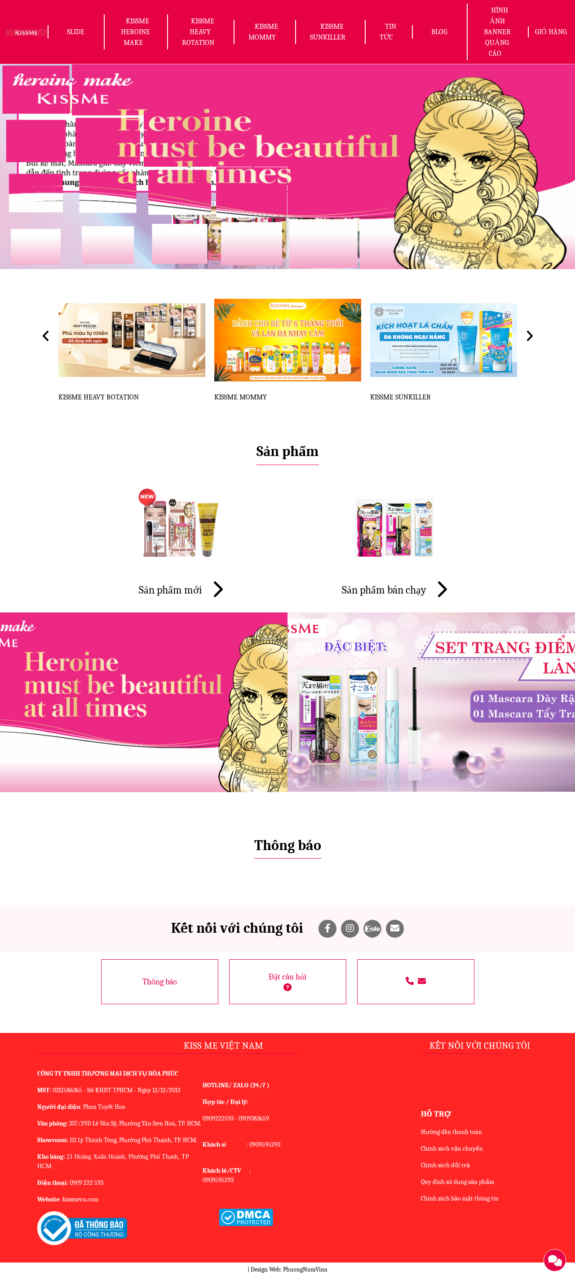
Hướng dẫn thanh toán (451, 1132)
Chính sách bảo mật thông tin (460, 1198)
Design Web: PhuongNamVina (289, 1269)
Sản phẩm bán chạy (385, 590)
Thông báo (159, 982)
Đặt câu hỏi (287, 977)
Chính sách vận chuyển (452, 1148)
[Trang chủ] (26, 32)
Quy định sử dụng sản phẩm (457, 1182)
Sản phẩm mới (171, 590)
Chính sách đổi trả (445, 1165)
